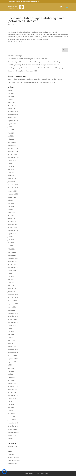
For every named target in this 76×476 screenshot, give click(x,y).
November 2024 (13, 151)
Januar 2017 (12, 420)
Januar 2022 (12, 255)
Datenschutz (29, 473)
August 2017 (12, 398)
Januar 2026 (12, 108)
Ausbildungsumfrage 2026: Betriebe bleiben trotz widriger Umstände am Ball (33, 65)
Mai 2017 (11, 408)
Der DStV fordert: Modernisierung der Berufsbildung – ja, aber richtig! (38, 79)
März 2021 (11, 285)
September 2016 (13, 432)
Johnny (10, 79)
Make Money (12, 82)
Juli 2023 (10, 200)
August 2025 (12, 124)
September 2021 (13, 267)
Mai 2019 (11, 334)
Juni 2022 (11, 240)
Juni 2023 (11, 203)
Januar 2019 (12, 347)
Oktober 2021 (12, 264)
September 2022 (13, 231)
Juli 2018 (10, 365)
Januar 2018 (12, 383)
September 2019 (13, 322)
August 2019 (12, 325)
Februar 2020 (12, 307)
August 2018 (12, 362)
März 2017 (11, 414)
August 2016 (12, 435)
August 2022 (12, 234)
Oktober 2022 (12, 227)
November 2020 (13, 298)
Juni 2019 (11, 331)
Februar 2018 (12, 380)
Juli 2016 (10, 438)
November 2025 (13, 115)
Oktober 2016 (12, 429)
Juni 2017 (11, 405)
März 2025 (11, 139)
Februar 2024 (12, 179)
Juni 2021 (11, 276)
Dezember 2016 (13, 423)
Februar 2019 (12, 344)
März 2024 (11, 176)
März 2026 (11, 102)
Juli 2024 (10, 163)
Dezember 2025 (13, 112)
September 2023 (13, 194)
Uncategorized (12, 446)
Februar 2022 (12, 252)
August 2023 (12, 197)
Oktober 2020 (12, 301)
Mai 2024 (11, 169)
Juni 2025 (11, 130)
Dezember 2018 (13, 350)
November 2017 (13, 389)
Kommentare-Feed (14, 460)
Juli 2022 (10, 237)
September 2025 (13, 121)
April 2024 (11, 173)
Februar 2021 (12, 289)
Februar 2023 (12, 215)
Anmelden (11, 454)
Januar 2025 (12, 145)
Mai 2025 (11, 133)
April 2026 (11, 99)
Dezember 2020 (13, 295)
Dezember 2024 (13, 148)
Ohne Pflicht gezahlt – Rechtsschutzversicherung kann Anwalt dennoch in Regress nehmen (38, 62)
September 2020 (13, 304)
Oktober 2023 (12, 191)
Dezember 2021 (13, 258)
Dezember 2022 (13, 221)
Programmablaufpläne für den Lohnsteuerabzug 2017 (37, 82)
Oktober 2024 (12, 154)
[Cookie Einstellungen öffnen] (4, 473)
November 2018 (13, 353)
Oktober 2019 (12, 319)
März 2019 (11, 340)
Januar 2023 (12, 218)
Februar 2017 (12, 417)
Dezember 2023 (13, 185)
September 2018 (13, 359)
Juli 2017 (10, 402)
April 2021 (11, 282)
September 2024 (13, 157)
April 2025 (11, 136)
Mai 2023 (11, 206)
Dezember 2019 (13, 313)
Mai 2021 (11, 279)
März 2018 (11, 377)
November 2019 (13, 316)
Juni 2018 (11, 368)
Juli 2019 (10, 328)
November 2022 (13, 224)
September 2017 (13, 395)
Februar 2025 (12, 142)
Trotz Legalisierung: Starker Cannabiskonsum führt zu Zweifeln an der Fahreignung (35, 68)
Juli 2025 (10, 127)
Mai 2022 (11, 243)
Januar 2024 (12, 182)
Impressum (45, 473)
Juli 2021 (10, 273)
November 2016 (13, 426)
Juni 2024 (11, 166)
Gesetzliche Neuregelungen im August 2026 (22, 71)
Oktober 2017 (12, 392)
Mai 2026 (11, 96)
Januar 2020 (12, 310)
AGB (37, 473)
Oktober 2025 (12, 118)
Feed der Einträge (13, 457)
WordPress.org (12, 464)
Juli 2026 (10, 90)
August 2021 (12, 270)
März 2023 (11, 212)
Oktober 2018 (12, 356)
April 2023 (11, 209)
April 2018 (11, 374)
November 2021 (13, 261)
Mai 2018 (11, 371)
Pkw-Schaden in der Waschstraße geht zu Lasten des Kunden (28, 59)
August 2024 (12, 160)
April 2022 (11, 246)
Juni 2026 (11, 93)
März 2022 (11, 249)
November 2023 (13, 188)
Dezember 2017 (13, 386)
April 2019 (11, 337)
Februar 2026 (12, 105)
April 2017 (11, 411)
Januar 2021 (12, 292)
